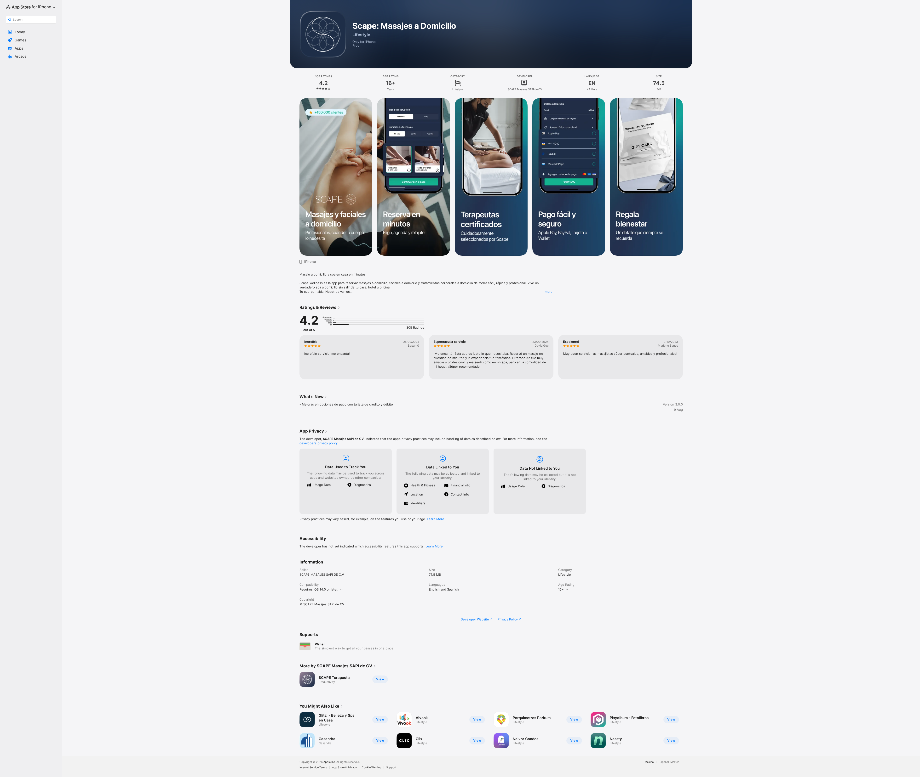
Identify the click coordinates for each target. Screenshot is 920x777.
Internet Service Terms (313, 767)
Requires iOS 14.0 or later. (318, 589)
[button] (31, 32)
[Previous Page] (294, 177)
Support (391, 767)
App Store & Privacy (344, 767)
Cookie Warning (371, 767)
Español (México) (669, 762)
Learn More (435, 519)
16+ (561, 589)
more (548, 291)
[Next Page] (687, 177)
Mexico (649, 762)
